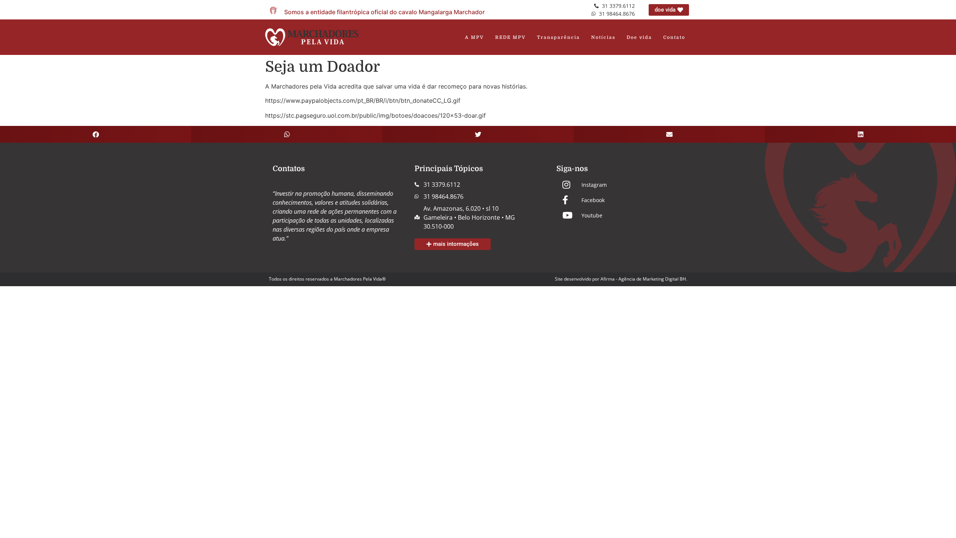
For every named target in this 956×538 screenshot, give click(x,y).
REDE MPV (510, 37)
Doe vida (639, 37)
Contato (674, 37)
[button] (95, 134)
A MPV (474, 37)
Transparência (558, 37)
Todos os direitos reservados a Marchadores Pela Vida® (327, 279)
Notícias (603, 37)
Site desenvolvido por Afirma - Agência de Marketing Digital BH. (621, 279)
